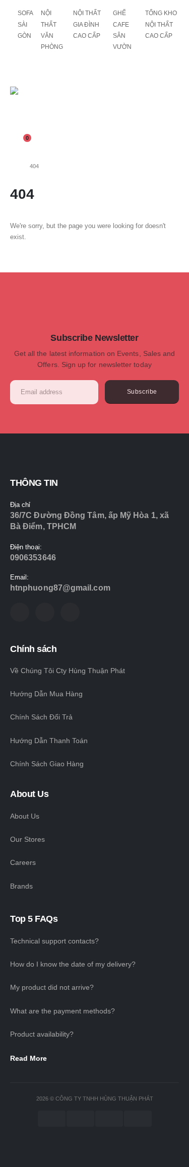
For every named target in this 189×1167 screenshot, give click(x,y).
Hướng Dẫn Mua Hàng (46, 694)
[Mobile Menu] (17, 72)
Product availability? (42, 1034)
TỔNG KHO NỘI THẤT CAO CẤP (161, 24)
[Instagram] (70, 612)
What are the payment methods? (62, 1011)
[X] (44, 612)
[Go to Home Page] (13, 166)
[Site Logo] (38, 111)
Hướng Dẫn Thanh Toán (49, 741)
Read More (29, 1058)
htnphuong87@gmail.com (60, 588)
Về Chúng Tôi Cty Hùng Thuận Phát (67, 671)
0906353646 (33, 557)
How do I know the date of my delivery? (73, 964)
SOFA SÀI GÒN (25, 24)
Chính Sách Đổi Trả (41, 717)
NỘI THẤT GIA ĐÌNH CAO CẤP (87, 24)
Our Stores (27, 839)
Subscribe (142, 391)
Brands (21, 886)
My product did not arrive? (52, 987)
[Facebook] (19, 612)
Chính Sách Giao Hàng (47, 764)
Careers (23, 862)
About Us (24, 816)
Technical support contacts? (54, 941)
